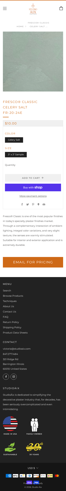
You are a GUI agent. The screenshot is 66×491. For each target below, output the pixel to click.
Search (7, 290)
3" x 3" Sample (16, 154)
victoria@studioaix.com (17, 348)
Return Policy (11, 322)
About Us (8, 306)
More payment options (33, 196)
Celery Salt (14, 140)
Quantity (10, 164)
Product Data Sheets (15, 332)
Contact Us (9, 311)
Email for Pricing (33, 262)
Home (20, 26)
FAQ (5, 316)
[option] (33, 62)
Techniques (9, 301)
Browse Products (13, 295)
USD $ (31, 468)
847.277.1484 (10, 353)
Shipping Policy (12, 327)
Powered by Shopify (33, 483)
